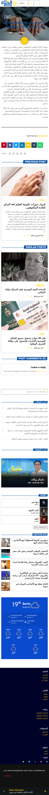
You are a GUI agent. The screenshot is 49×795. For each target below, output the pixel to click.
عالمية (45, 699)
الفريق (45, 675)
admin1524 (43, 136)
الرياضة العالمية (42, 718)
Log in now (41, 371)
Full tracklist (41, 527)
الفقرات (45, 735)
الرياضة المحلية (42, 713)
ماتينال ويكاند (37, 479)
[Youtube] (41, 761)
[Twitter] (29, 761)
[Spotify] (23, 761)
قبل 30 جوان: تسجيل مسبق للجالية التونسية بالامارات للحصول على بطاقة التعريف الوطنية (26, 341)
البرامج (45, 678)
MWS (8, 776)
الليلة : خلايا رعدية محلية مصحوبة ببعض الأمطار (29, 439)
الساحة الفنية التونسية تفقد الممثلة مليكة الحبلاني (25, 291)
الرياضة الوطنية (42, 716)
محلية (46, 694)
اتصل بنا (45, 680)
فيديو (46, 753)
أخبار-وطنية (40, 285)
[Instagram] (35, 761)
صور (46, 751)
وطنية (7, 17)
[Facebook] (47, 761)
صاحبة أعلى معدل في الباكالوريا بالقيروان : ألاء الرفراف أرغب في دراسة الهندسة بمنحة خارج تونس (30, 575)
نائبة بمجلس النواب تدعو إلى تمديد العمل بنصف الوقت (26, 417)
